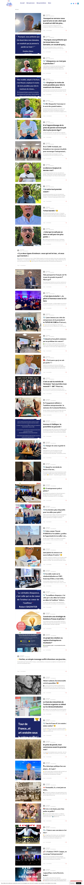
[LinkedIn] (78, 3)
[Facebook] (73, 3)
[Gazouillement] (71, 3)
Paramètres (72, 883)
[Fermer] (82, 883)
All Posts (17, 9)
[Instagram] (76, 3)
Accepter (78, 883)
